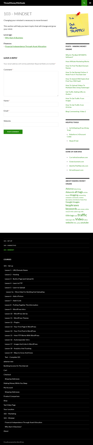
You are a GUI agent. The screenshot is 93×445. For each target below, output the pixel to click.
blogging (74, 195)
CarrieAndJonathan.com (78, 157)
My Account (8, 388)
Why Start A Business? (13, 427)
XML (75, 223)
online (87, 209)
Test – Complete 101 (12, 357)
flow (85, 200)
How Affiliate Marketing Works (77, 61)
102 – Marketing (10, 245)
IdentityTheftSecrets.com (78, 166)
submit (76, 211)
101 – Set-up (8, 266)
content (81, 197)
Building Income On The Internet (16, 366)
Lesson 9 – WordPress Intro (15, 309)
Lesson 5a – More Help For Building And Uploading (25, 292)
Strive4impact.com (76, 170)
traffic (82, 215)
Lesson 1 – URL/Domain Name (16, 270)
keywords (71, 208)
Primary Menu (90, 3)
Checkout (7, 374)
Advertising (77, 189)
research (68, 211)
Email (6, 111)
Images (76, 202)
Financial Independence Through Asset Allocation (25, 46)
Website (7, 121)
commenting (82, 195)
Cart (5, 370)
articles (85, 192)
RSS (72, 211)
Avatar (68, 195)
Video (79, 219)
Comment (8, 69)
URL (73, 220)
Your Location (9, 409)
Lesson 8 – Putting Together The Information (21, 305)
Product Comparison (11, 396)
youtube (85, 222)
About (6, 431)
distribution (76, 200)
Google (69, 202)
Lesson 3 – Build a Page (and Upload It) (19, 279)
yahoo (78, 223)
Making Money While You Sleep (15, 383)
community (75, 197)
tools (75, 215)
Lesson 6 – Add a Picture (14, 296)
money (83, 209)
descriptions (69, 200)
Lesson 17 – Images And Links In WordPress (21, 344)
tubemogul (69, 220)
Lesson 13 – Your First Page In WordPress (20, 327)
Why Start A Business (14, 37)
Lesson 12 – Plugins (12, 322)
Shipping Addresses (12, 379)
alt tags (79, 192)
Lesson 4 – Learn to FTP (14, 283)
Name (7, 100)
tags (79, 211)
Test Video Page (10, 405)
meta (78, 209)
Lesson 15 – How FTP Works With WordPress (22, 335)
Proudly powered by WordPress (14, 442)
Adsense (70, 188)
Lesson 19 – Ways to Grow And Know (19, 353)
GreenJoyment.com (76, 162)
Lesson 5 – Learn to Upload (15, 288)
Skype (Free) (73, 141)
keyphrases (72, 205)
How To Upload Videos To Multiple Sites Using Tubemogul (77, 86)
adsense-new (8, 361)
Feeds (82, 200)
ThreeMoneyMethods (14, 3)
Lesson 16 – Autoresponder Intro (17, 340)
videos (86, 220)
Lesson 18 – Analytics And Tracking (18, 348)
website (69, 222)
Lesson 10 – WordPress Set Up (16, 314)
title (82, 211)
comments (69, 197)
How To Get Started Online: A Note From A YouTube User (77, 73)
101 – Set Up (8, 241)
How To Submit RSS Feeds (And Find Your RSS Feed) (77, 80)
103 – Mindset (9, 250)
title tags (70, 215)
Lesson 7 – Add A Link (13, 301)
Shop (5, 401)
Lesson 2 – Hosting (12, 274)
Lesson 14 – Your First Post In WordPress (20, 331)
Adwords (70, 192)
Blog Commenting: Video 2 (76, 111)
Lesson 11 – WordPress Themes (17, 318)
